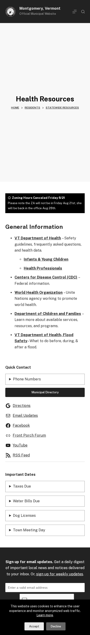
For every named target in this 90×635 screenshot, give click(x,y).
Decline (56, 626)
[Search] (83, 11)
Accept (34, 626)
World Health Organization (39, 292)
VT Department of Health (38, 238)
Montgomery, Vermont (39, 8)
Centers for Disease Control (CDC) (46, 277)
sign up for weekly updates (59, 574)
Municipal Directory (45, 392)
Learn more (44, 615)
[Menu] (74, 11)
